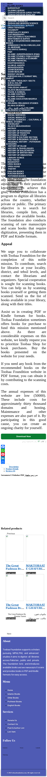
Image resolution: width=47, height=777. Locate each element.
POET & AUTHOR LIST (17, 191)
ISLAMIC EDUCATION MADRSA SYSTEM (21, 100)
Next (9, 634)
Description (14, 467)
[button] (5, 748)
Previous (11, 533)
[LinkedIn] (23, 458)
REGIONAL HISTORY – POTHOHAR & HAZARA (23, 143)
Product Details (12, 469)
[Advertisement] (23, 501)
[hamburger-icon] (43, 4)
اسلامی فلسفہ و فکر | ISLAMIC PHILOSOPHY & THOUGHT (20, 109)
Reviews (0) (10, 471)
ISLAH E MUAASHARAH (19, 126)
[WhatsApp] (23, 450)
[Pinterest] (23, 454)
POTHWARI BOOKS (17, 176)
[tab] (26, 467)
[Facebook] (23, 447)
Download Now (23, 436)
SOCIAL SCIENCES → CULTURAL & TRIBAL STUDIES (23, 121)
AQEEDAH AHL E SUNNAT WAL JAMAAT (21, 77)
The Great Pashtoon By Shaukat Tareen (15, 568)
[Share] (23, 462)
